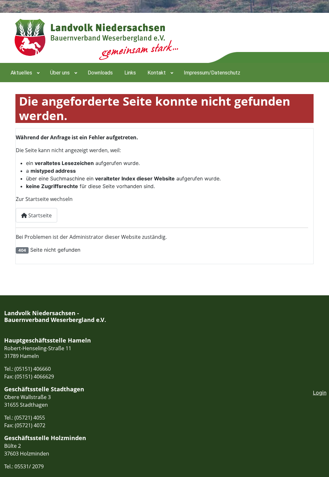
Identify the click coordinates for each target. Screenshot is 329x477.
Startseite (39, 215)
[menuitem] (24, 72)
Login (319, 392)
